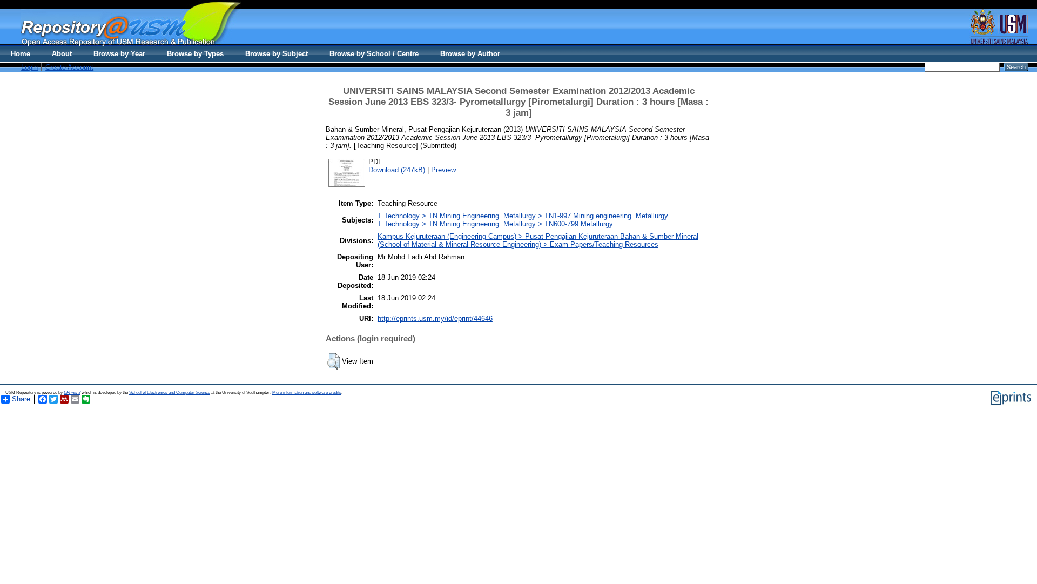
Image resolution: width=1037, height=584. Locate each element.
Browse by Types (195, 54)
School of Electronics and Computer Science (169, 392)
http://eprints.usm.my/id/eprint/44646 (435, 318)
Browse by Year (119, 54)
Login (29, 67)
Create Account (69, 67)
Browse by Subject (276, 54)
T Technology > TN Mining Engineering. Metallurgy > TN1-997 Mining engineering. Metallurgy (523, 216)
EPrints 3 (72, 392)
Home (20, 54)
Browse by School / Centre (374, 54)
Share (21, 399)
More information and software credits (306, 392)
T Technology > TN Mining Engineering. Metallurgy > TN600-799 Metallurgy (495, 224)
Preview (443, 170)
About (62, 54)
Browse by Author (470, 54)
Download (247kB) (396, 170)
